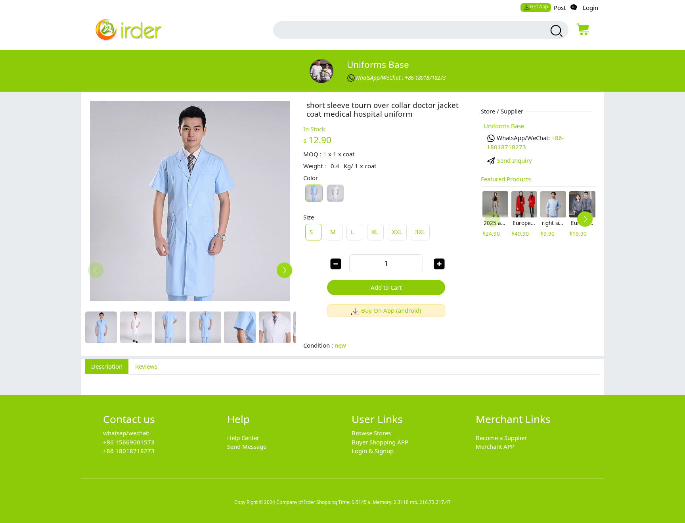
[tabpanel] (342, 380)
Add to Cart (386, 287)
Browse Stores (371, 433)
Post (560, 8)
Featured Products (506, 179)
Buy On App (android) (391, 310)
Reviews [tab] (146, 366)
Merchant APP (495, 446)
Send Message (246, 446)
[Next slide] (284, 270)
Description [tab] (106, 366)
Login (590, 8)
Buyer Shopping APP (380, 442)
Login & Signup (373, 451)
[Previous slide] (95, 270)
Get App (539, 6)
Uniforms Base (378, 64)
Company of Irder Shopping (306, 502)
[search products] (555, 31)
